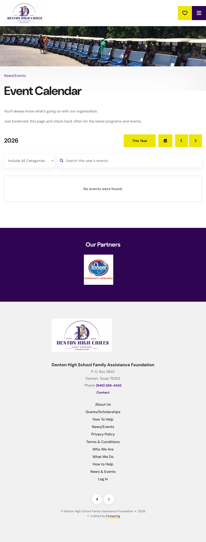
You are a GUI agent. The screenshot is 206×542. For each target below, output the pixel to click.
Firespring (113, 516)
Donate (185, 13)
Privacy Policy (103, 434)
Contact (103, 393)
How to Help (103, 464)
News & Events (102, 471)
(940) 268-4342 (109, 386)
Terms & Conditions (103, 441)
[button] (199, 13)
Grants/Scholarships (102, 411)
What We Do (102, 456)
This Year (139, 140)
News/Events (103, 426)
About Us (103, 404)
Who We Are (103, 449)
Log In (103, 479)
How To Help (103, 419)
